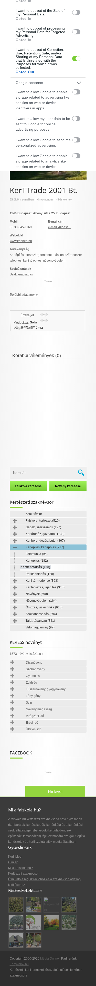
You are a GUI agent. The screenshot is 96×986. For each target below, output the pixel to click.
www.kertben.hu (21, 241)
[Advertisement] (48, 409)
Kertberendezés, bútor (45, 540)
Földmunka (37, 554)
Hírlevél (55, 791)
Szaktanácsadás (41, 614)
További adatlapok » (24, 294)
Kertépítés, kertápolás (45, 547)
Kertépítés (37, 560)
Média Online (49, 958)
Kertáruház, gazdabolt (45, 534)
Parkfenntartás (40, 574)
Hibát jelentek (64, 199)
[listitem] (48, 82)
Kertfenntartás (35, 567)
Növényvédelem (41, 600)
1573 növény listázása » (27, 654)
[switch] (76, 12)
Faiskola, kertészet (43, 520)
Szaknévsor (34, 514)
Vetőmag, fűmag (40, 627)
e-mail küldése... (59, 227)
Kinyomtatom (45, 199)
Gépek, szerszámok (43, 527)
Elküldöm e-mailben (22, 199)
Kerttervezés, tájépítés (45, 587)
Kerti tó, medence (42, 580)
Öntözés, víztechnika (44, 607)
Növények (37, 594)
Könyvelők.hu (19, 964)
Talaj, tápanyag (40, 621)
